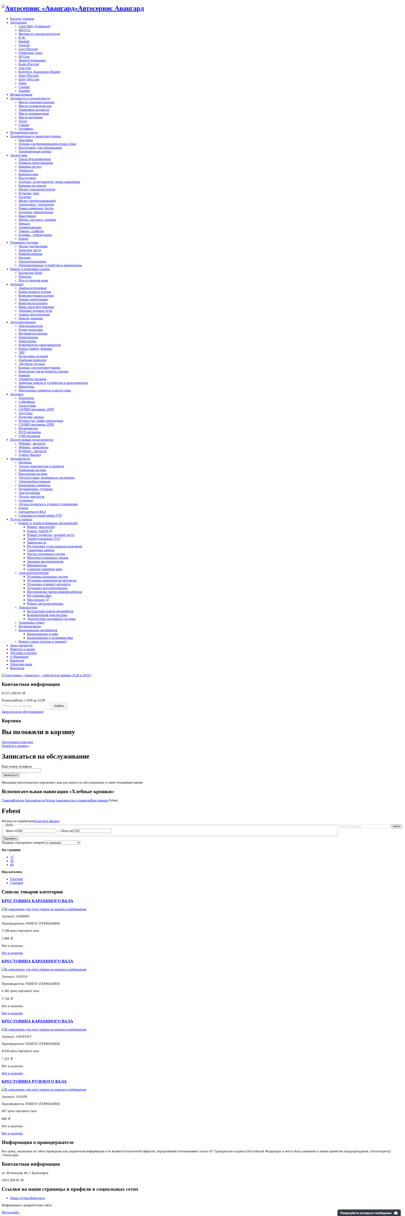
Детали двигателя (31, 496)
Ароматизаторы (30, 227)
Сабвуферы (27, 402)
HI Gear (24, 56)
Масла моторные (31, 117)
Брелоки (25, 257)
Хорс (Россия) (29, 75)
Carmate (24, 87)
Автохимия (18, 22)
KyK (22, 37)
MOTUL (25, 30)
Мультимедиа (28, 428)
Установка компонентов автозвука (51, 580)
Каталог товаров (22, 18)
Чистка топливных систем (46, 554)
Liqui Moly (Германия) (34, 26)
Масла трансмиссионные (37, 102)
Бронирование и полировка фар (50, 638)
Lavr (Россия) (28, 49)
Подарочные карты (24, 132)
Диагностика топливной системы (51, 619)
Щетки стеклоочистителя (37, 189)
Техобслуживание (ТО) (43, 538)
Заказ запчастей (21, 645)
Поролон (25, 276)
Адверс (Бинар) (30, 455)
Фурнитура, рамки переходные (41, 420)
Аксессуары (18, 155)
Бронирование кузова (42, 634)
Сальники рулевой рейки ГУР (40, 515)
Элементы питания (32, 379)
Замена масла (36, 542)
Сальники (26, 500)
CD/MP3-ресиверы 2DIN (36, 424)
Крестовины (99, 800)
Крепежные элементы (34, 485)
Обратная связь (21, 664)
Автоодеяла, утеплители (36, 204)
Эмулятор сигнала (32, 364)
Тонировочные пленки (35, 151)
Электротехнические (34, 573)
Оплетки (25, 197)
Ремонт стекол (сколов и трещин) (42, 641)
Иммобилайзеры (30, 254)
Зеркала (24, 223)
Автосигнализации (32, 261)
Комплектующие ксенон (36, 295)
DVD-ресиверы (30, 432)
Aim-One (25, 68)
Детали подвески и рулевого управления (48, 504)
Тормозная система (32, 470)
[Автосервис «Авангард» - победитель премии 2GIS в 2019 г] (47, 675)
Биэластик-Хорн (30, 273)
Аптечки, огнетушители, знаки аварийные (49, 182)
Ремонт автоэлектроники (45, 603)
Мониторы (26, 386)
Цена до (67, 831)
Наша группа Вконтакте (27, 1198)
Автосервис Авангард (111, 8)
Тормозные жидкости (34, 109)
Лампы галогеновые (33, 299)
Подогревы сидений (33, 356)
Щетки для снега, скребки (37, 219)
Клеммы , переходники (35, 235)
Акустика (25, 413)
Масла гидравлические (35, 106)
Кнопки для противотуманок (40, 367)
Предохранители (31, 326)
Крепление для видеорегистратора (43, 371)
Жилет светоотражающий (37, 200)
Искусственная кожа (33, 280)
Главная (7, 800)
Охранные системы (24, 242)
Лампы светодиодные (34, 314)
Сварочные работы (40, 550)
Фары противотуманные (36, 307)
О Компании (19, 656)
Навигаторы (27, 341)
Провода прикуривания (36, 163)
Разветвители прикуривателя (40, 345)
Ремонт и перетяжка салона (30, 269)
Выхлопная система (33, 474)
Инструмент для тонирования (40, 147)
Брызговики (27, 216)
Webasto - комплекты (34, 447)
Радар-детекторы (31, 329)
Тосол (23, 121)
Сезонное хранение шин (44, 569)
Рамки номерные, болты (36, 208)
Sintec (23, 83)
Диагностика (28, 607)
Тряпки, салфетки (31, 231)
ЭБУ (22, 352)
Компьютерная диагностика (47, 615)
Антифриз (26, 128)
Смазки (24, 125)
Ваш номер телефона (17, 766)
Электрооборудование (35, 481)
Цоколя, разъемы (31, 318)
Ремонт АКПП (38, 531)
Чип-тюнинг (36, 600)
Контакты (17, 668)
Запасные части (30, 250)
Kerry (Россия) (29, 79)
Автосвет (17, 284)
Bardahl (24, 41)
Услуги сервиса (21, 519)
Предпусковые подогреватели (31, 439)
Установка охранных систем (47, 576)
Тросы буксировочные (35, 159)
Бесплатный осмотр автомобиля (50, 611)
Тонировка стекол (31, 622)
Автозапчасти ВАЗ (32, 511)
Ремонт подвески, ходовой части (50, 535)
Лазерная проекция (32, 360)
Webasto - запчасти (32, 443)
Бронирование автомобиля (38, 630)
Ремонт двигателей (41, 527)
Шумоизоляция (21, 94)
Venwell (24, 45)
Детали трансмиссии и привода (41, 466)
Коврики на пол (30, 166)
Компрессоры (28, 174)
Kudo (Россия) (29, 64)
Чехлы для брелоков (33, 246)
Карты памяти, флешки (35, 348)
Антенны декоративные (36, 212)
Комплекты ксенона (33, 303)
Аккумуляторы (29, 493)
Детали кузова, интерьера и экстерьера (46, 477)
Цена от (11, 831)
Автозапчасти (20, 458)
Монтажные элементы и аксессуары (45, 390)
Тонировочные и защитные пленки (35, 136)
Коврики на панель (32, 185)
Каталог (19, 800)
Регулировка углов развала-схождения (54, 546)
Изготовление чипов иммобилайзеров (54, 592)
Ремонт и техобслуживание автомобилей (48, 523)
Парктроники (28, 337)
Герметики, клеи (30, 53)
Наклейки (26, 140)
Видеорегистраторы (33, 333)
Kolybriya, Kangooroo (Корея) (39, 72)
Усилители (26, 398)
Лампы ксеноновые (33, 288)
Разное (23, 238)
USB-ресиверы (29, 436)
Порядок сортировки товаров (23, 842)
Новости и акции (22, 649)
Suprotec (24, 91)
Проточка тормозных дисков (47, 557)
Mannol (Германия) (32, 60)
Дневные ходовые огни (35, 310)
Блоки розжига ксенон (35, 292)
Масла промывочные (34, 113)
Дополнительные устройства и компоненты (50, 265)
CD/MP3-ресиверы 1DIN (36, 409)
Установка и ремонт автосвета (48, 584)
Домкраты (26, 170)
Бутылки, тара (29, 193)
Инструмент (27, 178)
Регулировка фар (39, 595)
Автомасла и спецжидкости (30, 98)
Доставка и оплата (23, 653)
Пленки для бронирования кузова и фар (47, 144)
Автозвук (17, 394)
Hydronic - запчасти (33, 451)
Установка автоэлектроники (47, 588)
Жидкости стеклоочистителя (39, 34)
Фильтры (25, 462)
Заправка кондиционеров (45, 561)
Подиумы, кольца (31, 417)
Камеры (24, 375)
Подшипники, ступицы (36, 489)
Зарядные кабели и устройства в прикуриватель (53, 383)
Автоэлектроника (23, 322)
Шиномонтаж (37, 565)
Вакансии (17, 660)
